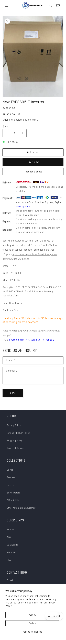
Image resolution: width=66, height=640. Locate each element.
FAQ (9, 537)
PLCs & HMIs (13, 500)
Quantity (7, 126)
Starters (11, 477)
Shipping (7, 119)
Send (13, 392)
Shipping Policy (15, 440)
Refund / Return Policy (18, 432)
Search (10, 529)
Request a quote (33, 171)
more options (23, 206)
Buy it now (33, 162)
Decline (32, 623)
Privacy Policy (14, 425)
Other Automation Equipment (22, 507)
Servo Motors (13, 492)
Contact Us (12, 544)
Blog (9, 560)
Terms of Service (15, 448)
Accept (32, 614)
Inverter (11, 485)
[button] (6, 5)
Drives (10, 469)
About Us (11, 552)
